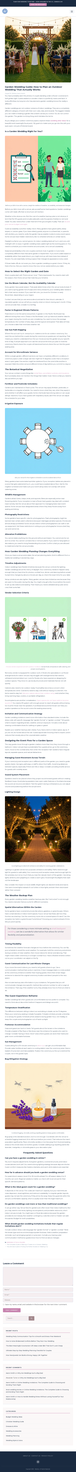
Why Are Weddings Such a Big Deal (30, 1373)
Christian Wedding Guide (15, 1421)
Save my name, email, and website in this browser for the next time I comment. (36, 1304)
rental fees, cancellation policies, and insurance (51, 373)
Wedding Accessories (13, 1431)
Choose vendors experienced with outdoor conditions (23, 666)
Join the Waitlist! (38, 4)
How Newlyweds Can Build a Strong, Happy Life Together (26, 1355)
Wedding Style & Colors (16, 1242)
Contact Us (35, 1456)
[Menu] (72, 11)
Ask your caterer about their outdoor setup (38, 693)
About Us (26, 1456)
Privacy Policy (47, 1456)
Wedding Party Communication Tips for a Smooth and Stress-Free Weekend (33, 1336)
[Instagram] (38, 1462)
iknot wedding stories (14, 1390)
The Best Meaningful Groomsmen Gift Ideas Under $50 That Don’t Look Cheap (34, 1346)
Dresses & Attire (12, 1426)
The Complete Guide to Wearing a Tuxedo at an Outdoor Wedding (27, 1244)
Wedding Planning (12, 1436)
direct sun (41, 1046)
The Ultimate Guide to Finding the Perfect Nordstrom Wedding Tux (27, 1246)
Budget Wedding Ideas (14, 1417)
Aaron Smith (10, 1373)
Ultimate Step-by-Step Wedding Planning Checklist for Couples (29, 1350)
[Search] (31, 1318)
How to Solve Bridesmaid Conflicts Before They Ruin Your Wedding (30, 1341)
